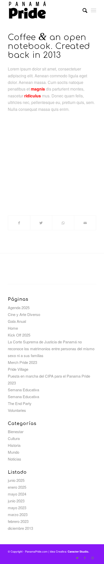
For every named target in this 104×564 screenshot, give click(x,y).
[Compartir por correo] (85, 223)
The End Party (20, 403)
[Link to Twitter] (77, 557)
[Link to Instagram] (92, 557)
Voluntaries (17, 410)
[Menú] (93, 10)
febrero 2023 (18, 521)
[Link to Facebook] (85, 557)
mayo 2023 (17, 507)
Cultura (14, 438)
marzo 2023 (18, 514)
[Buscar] (82, 10)
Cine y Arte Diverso (24, 314)
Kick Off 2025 (19, 335)
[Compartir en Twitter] (41, 223)
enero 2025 (17, 487)
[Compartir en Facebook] (19, 223)
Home (13, 328)
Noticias (14, 459)
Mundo (13, 452)
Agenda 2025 (19, 307)
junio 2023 (16, 500)
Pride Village (18, 369)
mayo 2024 (17, 494)
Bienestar (15, 431)
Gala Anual (17, 321)
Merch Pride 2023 (22, 362)
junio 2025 (16, 480)
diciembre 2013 (20, 528)
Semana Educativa (23, 389)
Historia (14, 445)
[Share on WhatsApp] (63, 223)
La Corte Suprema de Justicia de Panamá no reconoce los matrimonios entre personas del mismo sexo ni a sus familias (51, 348)
